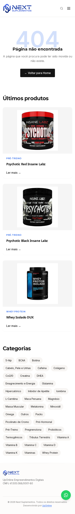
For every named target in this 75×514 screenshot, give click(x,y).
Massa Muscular (15, 406)
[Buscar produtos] (62, 8)
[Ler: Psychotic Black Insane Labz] (37, 207)
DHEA (40, 375)
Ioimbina (61, 391)
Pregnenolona (33, 429)
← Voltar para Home (37, 73)
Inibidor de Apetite (38, 391)
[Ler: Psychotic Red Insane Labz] (37, 130)
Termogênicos (14, 437)
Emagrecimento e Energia (20, 383)
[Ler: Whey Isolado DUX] (37, 283)
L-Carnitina (12, 398)
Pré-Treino (14, 158)
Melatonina (37, 406)
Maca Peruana (33, 398)
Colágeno (59, 368)
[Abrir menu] (68, 8)
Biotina (36, 360)
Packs (39, 414)
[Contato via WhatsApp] (66, 495)
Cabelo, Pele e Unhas (18, 368)
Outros (25, 414)
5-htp (9, 360)
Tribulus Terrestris (39, 437)
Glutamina (47, 383)
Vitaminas (29, 452)
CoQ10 (9, 375)
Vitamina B (11, 445)
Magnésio (53, 398)
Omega (10, 414)
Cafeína (42, 368)
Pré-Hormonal (44, 421)
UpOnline (47, 505)
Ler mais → (13, 172)
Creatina (25, 375)
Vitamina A (63, 437)
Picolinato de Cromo (17, 421)
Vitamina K (11, 452)
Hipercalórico (13, 391)
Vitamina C (30, 445)
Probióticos (54, 429)
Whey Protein (15, 311)
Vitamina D (49, 445)
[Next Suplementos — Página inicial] (17, 8)
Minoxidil (55, 406)
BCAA (22, 360)
